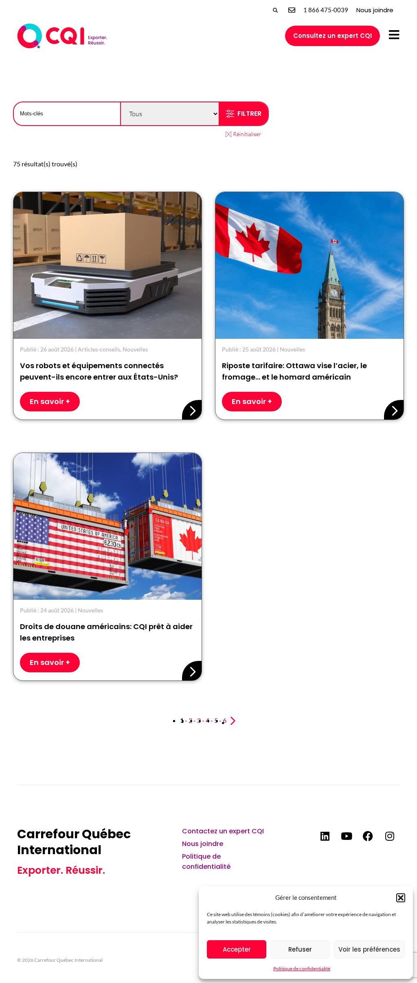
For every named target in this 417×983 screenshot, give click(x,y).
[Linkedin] (325, 836)
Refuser (300, 949)
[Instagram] (390, 836)
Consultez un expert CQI (332, 35)
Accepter (237, 949)
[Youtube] (346, 836)
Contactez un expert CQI (223, 831)
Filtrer (249, 113)
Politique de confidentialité (301, 968)
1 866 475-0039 (325, 9)
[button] (401, 898)
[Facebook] (368, 836)
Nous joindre (374, 10)
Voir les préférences (369, 949)
